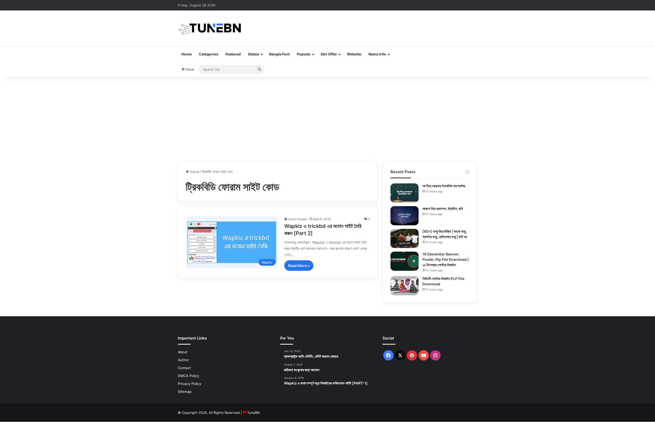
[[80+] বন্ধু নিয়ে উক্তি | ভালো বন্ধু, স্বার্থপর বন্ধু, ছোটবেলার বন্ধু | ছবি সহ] (404, 238)
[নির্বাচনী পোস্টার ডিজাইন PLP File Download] (404, 285)
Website (354, 54)
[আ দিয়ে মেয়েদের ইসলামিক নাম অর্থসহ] (404, 193)
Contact (184, 368)
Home (186, 54)
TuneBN (253, 413)
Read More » (299, 265)
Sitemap (184, 392)
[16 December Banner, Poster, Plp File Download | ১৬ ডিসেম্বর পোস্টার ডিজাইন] (404, 261)
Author (183, 360)
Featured (233, 54)
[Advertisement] (327, 118)
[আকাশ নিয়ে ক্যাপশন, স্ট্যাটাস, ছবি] (404, 215)
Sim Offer (329, 54)
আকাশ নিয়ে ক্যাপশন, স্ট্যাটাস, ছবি (442, 208)
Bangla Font (279, 54)
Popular (304, 54)
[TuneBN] (210, 28)
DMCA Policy (188, 376)
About (183, 352)
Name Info (377, 54)
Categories (208, 54)
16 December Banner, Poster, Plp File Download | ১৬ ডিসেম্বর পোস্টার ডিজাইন (445, 259)
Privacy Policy (189, 384)
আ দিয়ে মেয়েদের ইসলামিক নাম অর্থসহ (443, 186)
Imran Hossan (298, 219)
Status (253, 54)
